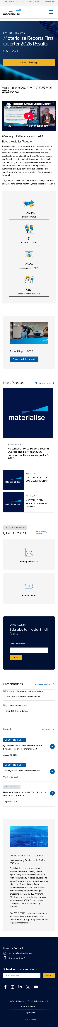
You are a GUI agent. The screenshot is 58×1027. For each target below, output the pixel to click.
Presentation (29, 595)
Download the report (24, 359)
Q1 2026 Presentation (17, 711)
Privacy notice (30, 1019)
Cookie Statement (29, 1006)
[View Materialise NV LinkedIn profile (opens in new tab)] (20, 987)
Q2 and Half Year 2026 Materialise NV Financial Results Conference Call (22, 747)
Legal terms (30, 1012)
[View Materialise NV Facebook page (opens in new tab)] (5, 987)
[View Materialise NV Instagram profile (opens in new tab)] (12, 987)
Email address (17, 643)
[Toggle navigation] (51, 12)
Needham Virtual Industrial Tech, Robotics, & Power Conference (25, 794)
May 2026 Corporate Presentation (23, 696)
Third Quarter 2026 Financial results (21, 770)
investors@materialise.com (18, 953)
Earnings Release (29, 561)
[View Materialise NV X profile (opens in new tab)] (28, 987)
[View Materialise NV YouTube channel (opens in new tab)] (36, 987)
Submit (16, 657)
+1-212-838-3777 (14, 958)
